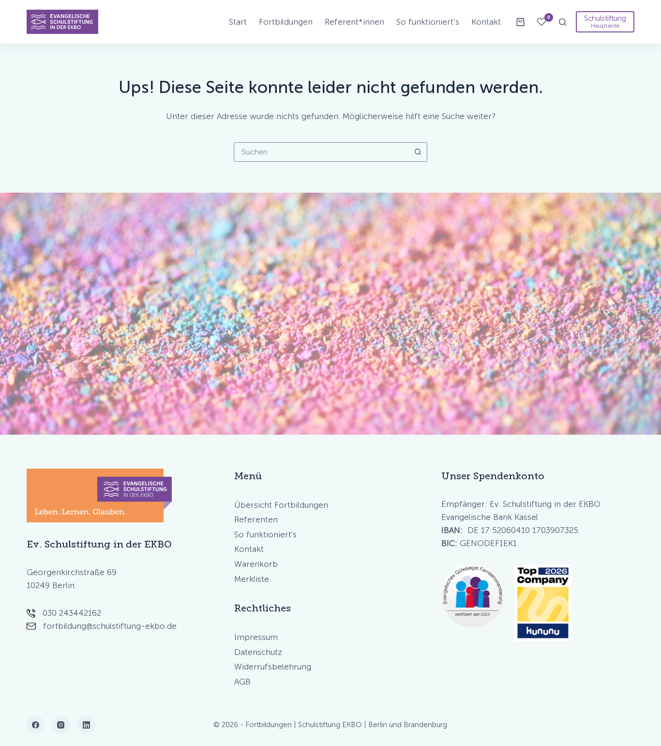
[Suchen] (562, 22)
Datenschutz (258, 652)
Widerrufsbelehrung (272, 666)
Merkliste (251, 579)
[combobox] (321, 152)
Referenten (256, 519)
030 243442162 (72, 613)
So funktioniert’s (427, 22)
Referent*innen (354, 22)
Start (238, 22)
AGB (242, 681)
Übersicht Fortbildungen (281, 505)
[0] (541, 21)
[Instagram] (61, 725)
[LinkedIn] (86, 725)
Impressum (256, 637)
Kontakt (486, 22)
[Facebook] (36, 725)
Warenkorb (256, 564)
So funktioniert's (265, 534)
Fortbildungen (286, 22)
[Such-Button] (417, 152)
